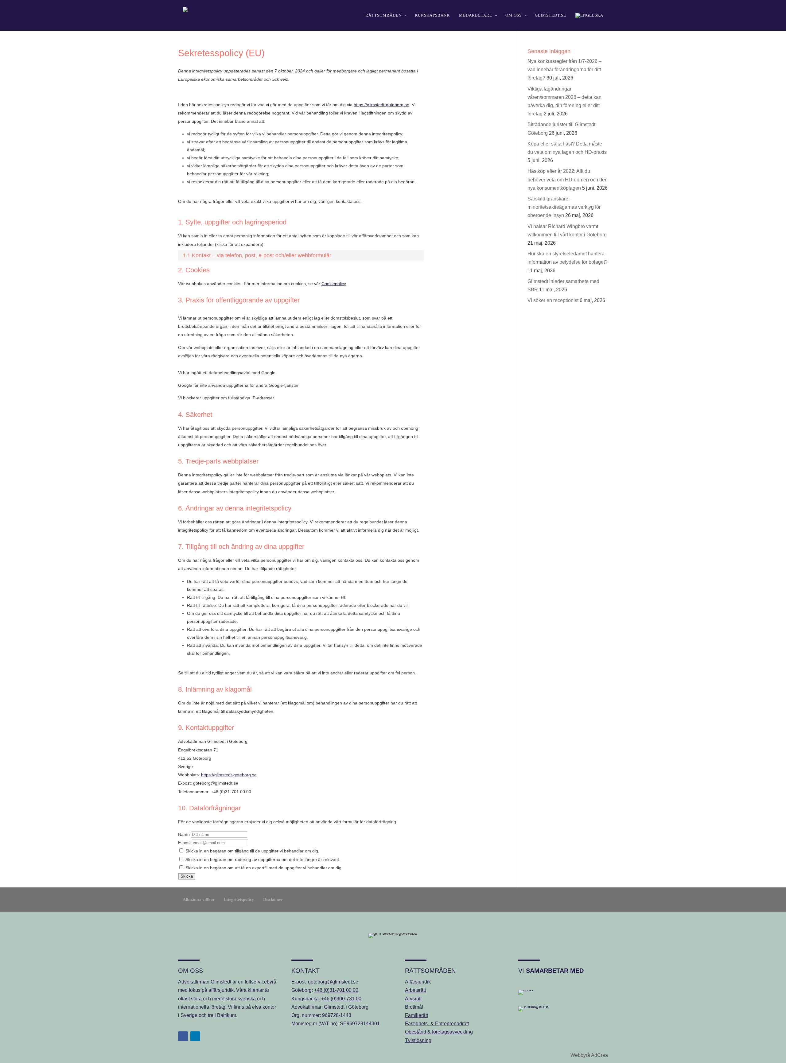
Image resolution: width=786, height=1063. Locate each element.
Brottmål (414, 1007)
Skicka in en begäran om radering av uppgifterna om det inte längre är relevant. (262, 859)
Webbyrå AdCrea (589, 1055)
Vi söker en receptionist (552, 300)
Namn (184, 834)
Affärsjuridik (418, 981)
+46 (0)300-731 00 (341, 998)
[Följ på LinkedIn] (195, 1036)
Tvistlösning (418, 1040)
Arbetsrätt (415, 990)
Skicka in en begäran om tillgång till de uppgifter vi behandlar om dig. (251, 850)
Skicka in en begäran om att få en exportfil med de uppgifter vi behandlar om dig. (263, 867)
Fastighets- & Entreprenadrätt (437, 1023)
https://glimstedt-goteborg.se (381, 104)
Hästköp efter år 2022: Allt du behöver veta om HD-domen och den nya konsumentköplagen (567, 179)
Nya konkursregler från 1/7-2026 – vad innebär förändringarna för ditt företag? (564, 69)
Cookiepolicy (333, 283)
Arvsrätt (413, 998)
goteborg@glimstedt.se (333, 981)
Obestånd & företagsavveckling (439, 1031)
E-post (184, 842)
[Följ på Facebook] (183, 1036)
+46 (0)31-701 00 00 (336, 990)
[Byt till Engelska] (589, 15)
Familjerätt (416, 1015)
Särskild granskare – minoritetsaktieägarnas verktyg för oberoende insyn (564, 207)
